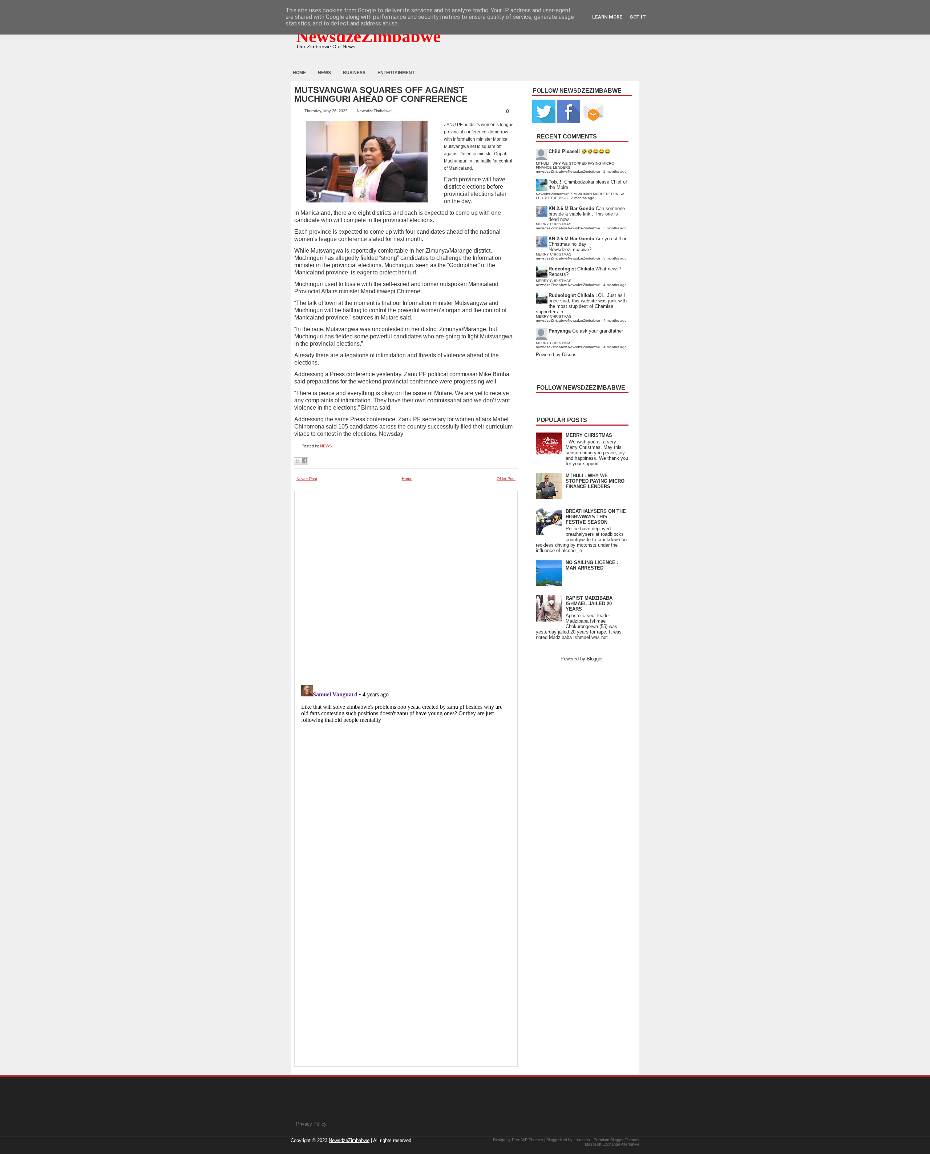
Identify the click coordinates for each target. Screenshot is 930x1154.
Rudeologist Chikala (571, 269)
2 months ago (615, 171)
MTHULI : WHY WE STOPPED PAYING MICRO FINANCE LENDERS (595, 481)
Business (354, 72)
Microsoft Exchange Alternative (612, 1144)
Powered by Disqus (556, 354)
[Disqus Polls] (406, 585)
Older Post (506, 479)
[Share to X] (297, 461)
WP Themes (532, 1140)
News (324, 72)
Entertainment (396, 72)
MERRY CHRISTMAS (589, 435)
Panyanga (560, 331)
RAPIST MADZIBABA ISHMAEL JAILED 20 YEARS (589, 603)
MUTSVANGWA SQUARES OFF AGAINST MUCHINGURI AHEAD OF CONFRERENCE (381, 94)
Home (299, 72)
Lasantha (582, 1140)
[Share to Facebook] (304, 461)
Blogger (594, 659)
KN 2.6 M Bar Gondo (571, 208)
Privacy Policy (311, 1124)
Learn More (607, 17)
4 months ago (615, 285)
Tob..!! (556, 182)
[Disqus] (406, 773)
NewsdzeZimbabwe (368, 36)
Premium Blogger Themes (616, 1140)
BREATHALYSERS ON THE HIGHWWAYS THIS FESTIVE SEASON (596, 516)
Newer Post (306, 479)
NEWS (326, 446)
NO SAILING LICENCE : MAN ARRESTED (592, 565)
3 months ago (615, 228)
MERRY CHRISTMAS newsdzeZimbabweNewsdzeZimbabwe (568, 226)
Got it (638, 17)
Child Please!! (564, 151)
